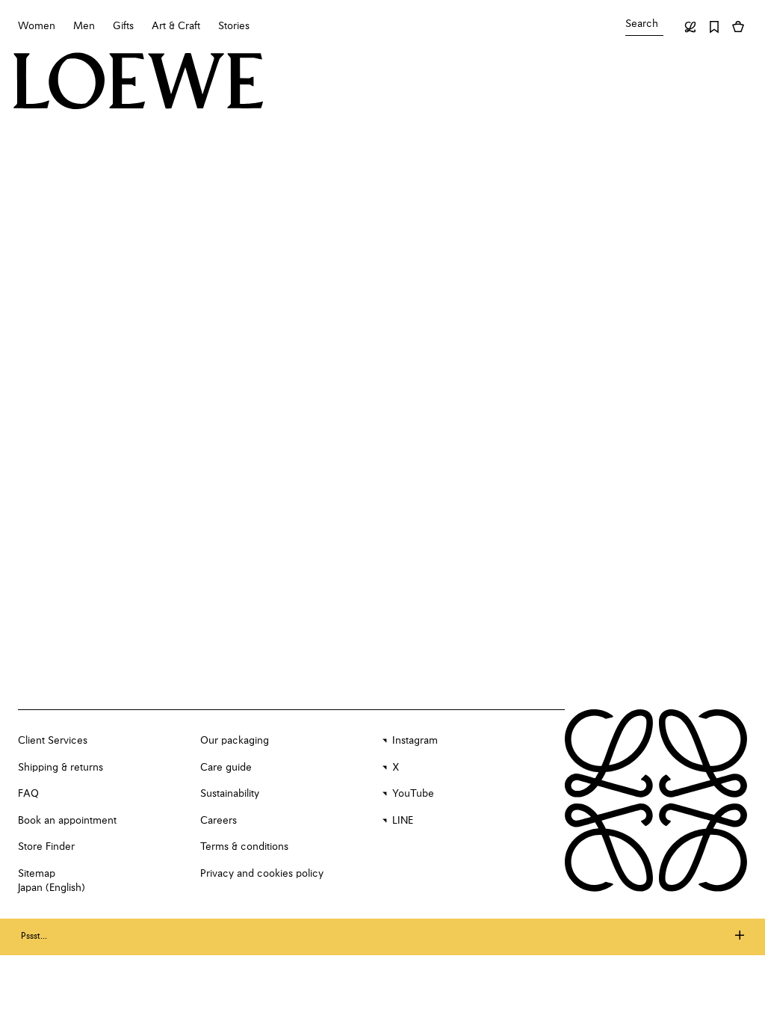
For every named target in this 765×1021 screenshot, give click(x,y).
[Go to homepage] (138, 82)
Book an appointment (67, 820)
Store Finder (46, 847)
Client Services (52, 740)
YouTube (413, 794)
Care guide (226, 767)
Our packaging (234, 740)
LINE (402, 820)
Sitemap (36, 874)
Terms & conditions (244, 847)
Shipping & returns (60, 767)
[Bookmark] (714, 27)
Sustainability (229, 794)
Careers (218, 820)
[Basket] (738, 27)
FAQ (28, 794)
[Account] (690, 27)
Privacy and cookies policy (261, 874)
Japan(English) (51, 888)
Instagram (415, 740)
